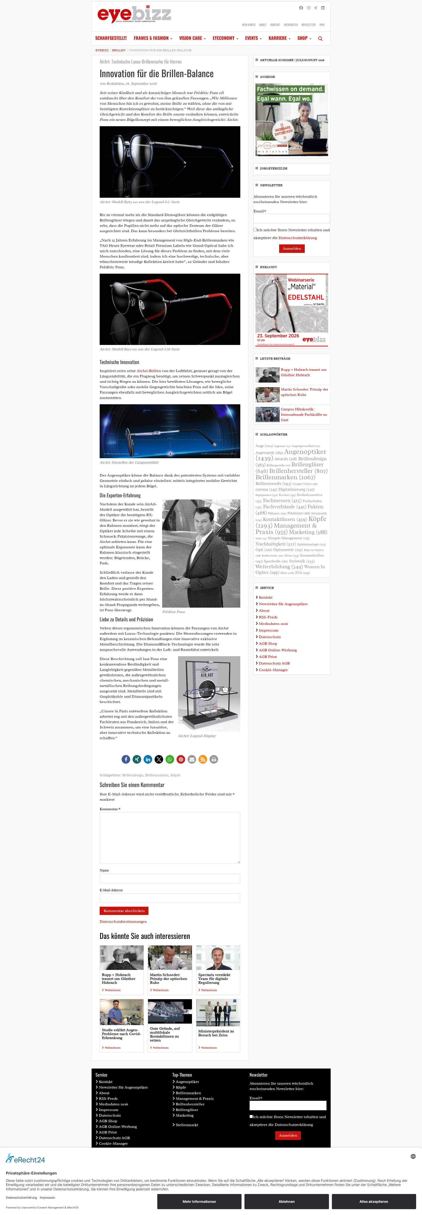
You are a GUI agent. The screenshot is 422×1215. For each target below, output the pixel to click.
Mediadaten (291, 24)
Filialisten (298, 513)
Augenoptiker (290, 454)
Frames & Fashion (151, 38)
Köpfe (175, 775)
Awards (285, 458)
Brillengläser (187, 1109)
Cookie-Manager (273, 669)
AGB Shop (268, 643)
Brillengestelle (278, 465)
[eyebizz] (134, 16)
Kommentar (110, 809)
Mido (261, 538)
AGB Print (268, 656)
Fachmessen (282, 500)
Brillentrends (273, 483)
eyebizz (101, 50)
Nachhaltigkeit (275, 544)
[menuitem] (111, 38)
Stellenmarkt (187, 1124)
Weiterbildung (279, 566)
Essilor (287, 495)
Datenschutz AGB (274, 663)
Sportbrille (276, 561)
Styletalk (302, 561)
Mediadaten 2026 (273, 623)
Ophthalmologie (311, 544)
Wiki (322, 24)
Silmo (291, 555)
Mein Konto (248, 24)
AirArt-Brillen (149, 370)
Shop (302, 38)
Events (251, 38)
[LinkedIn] (323, 8)
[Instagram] (308, 8)
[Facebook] (301, 8)
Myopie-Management (289, 538)
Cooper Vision (305, 484)
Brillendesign (132, 775)
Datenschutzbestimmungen (123, 921)
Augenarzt (282, 446)
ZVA (302, 572)
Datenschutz (270, 636)
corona (266, 489)
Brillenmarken (157, 775)
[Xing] (315, 8)
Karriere (278, 38)
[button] (126, 759)
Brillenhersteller (298, 471)
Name (104, 870)
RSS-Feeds (268, 617)
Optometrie (288, 549)
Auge (264, 445)
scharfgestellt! (111, 38)
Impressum (268, 630)
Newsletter (309, 24)
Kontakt (275, 24)
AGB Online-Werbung (278, 650)
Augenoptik (269, 452)
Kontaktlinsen (285, 519)
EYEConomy (223, 38)
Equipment (266, 495)
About (262, 24)
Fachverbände (284, 506)
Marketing (308, 532)
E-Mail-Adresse (111, 890)
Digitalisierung (296, 489)
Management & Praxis (286, 528)
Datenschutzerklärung (298, 237)
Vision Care (190, 38)
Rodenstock (272, 556)
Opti (263, 549)
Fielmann (277, 513)
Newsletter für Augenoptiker (283, 604)
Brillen (119, 50)
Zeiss (287, 573)
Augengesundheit (306, 446)
